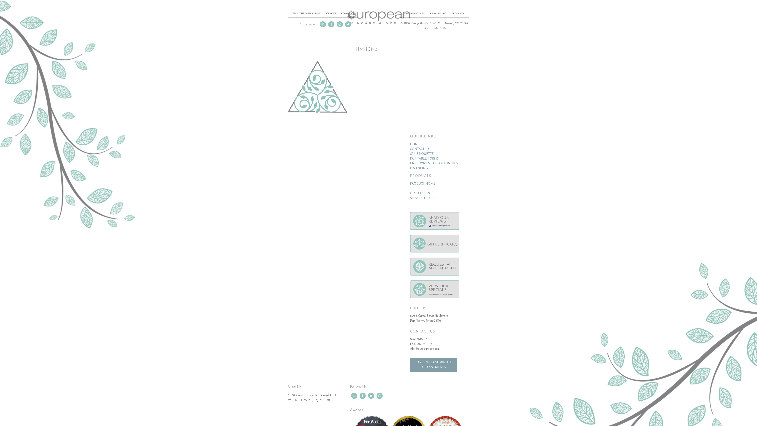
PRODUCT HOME (422, 180)
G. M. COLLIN (420, 190)
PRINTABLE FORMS (424, 155)
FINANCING (419, 165)
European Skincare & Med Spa (378, 18)
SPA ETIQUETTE (422, 150)
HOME (415, 141)
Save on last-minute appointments (434, 361)
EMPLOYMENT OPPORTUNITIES (434, 160)
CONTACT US (420, 145)
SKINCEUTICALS (422, 194)
